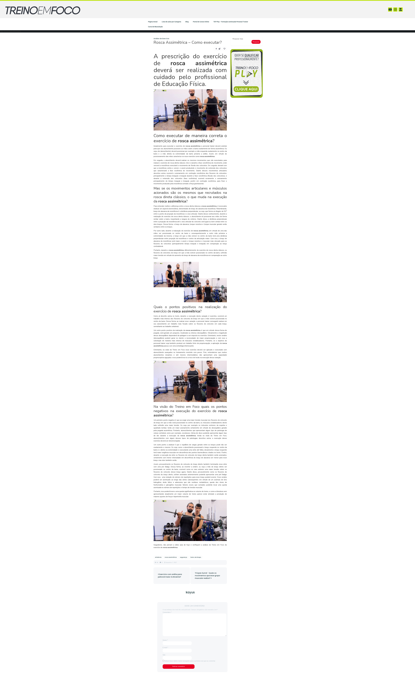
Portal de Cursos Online (201, 22)
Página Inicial (152, 22)
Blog (187, 22)
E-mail (165, 648)
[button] (218, 49)
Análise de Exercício (161, 38)
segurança (183, 557)
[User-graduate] (401, 9)
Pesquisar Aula (238, 39)
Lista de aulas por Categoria (171, 22)
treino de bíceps (195, 557)
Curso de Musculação (155, 27)
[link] (224, 49)
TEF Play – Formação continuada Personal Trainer (230, 22)
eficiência (158, 557)
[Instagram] (395, 9)
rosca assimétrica (171, 557)
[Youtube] (390, 9)
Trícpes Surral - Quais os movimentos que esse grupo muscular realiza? (207, 575)
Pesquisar (256, 42)
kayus (190, 592)
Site (164, 655)
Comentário (167, 612)
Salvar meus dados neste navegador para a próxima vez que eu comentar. (190, 661)
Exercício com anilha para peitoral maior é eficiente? (170, 575)
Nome (165, 640)
